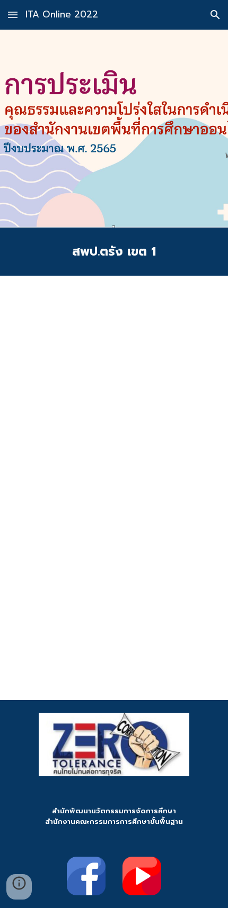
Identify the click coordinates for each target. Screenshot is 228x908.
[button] (12, 14)
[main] (114, 251)
